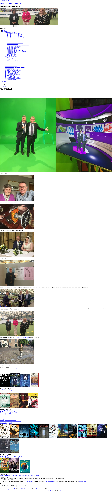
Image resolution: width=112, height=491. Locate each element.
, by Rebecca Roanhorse (8, 420)
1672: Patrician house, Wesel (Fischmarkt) (12, 74)
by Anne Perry (5, 389)
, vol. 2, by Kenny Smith (10, 370)
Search (1, 25)
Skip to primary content (4, 0)
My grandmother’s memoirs (10, 32)
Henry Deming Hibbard (11, 54)
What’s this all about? (6, 81)
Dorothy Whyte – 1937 (11, 53)
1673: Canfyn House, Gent (10, 76)
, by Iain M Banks (7, 414)
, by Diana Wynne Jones (9, 411)
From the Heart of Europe (10, 3)
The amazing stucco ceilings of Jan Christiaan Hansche (12, 62)
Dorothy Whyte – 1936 (11, 52)
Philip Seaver (9, 59)
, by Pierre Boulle (9, 392)
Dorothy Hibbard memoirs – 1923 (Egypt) (15, 39)
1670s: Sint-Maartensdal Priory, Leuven (12, 71)
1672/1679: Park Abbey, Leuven (11, 73)
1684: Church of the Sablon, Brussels (11, 79)
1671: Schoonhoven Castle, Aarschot (11, 72)
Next (6, 86)
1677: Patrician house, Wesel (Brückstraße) (13, 78)
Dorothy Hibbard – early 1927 (12, 44)
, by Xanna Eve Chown (12, 456)
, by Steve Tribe (8, 369)
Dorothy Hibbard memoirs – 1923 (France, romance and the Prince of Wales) (21, 40)
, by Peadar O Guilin (6, 415)
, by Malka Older (5, 413)
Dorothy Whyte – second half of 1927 (14, 46)
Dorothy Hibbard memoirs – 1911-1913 (14, 34)
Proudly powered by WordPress (6, 489)
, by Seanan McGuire (8, 417)
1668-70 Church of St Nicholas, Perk (11, 69)
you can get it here (82, 481)
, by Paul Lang (10, 457)
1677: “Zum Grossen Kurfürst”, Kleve (12, 77)
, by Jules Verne (9, 390)
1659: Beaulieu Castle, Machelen (11, 66)
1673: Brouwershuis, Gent (9, 75)
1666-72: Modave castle (9, 68)
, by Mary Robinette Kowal (9, 412)
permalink (49, 488)
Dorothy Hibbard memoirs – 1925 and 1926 (15, 43)
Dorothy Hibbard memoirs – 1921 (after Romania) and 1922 (18, 38)
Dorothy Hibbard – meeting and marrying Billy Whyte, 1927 (18, 45)
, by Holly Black (6, 410)
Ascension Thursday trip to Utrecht (22, 337)
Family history (5, 31)
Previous (2, 86)
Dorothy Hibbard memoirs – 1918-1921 (14, 36)
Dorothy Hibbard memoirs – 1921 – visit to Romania (16, 37)
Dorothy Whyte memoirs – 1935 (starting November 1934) (18, 51)
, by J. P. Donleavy (7, 391)
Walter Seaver (9, 57)
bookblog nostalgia (52, 94)
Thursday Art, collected (6, 80)
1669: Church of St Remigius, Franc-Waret (12, 70)
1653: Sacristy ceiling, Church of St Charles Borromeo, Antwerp (16, 63)
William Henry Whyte (11, 55)
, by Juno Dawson (7, 455)
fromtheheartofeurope (16, 91)
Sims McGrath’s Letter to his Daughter (12, 60)
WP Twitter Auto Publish (51, 490)
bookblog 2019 (22, 488)
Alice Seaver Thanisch (11, 58)
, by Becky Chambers (9, 416)
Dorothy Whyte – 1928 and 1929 (13, 47)
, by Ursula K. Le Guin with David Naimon (17, 368)
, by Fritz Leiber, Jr (6, 422)
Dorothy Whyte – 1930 (11, 48)
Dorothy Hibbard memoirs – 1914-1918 (14, 35)
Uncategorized (12, 488)
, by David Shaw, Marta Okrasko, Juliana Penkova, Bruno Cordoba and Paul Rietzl (19, 475)
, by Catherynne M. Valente (7, 419)
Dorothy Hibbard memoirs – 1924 (13, 42)
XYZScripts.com (61, 490)
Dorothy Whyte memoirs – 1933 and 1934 (15, 50)
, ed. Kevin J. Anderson (10, 421)
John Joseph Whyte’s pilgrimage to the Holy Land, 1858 (15, 61)
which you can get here (27, 481)
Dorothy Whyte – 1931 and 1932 (13, 49)
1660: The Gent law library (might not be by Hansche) (15, 67)
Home (3, 30)
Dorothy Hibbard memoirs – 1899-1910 (14, 33)
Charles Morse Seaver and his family (11, 56)
